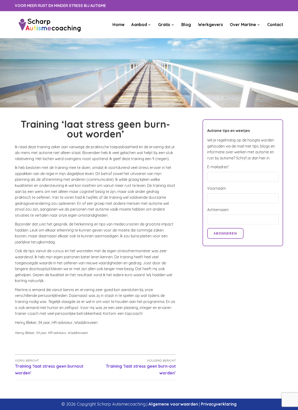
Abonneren (225, 233)
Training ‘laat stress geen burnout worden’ (49, 367)
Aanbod (139, 24)
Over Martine (243, 24)
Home (118, 24)
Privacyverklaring (219, 404)
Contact (275, 24)
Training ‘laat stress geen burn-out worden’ (141, 367)
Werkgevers (210, 24)
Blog (186, 24)
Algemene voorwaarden (173, 404)
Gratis (164, 24)
